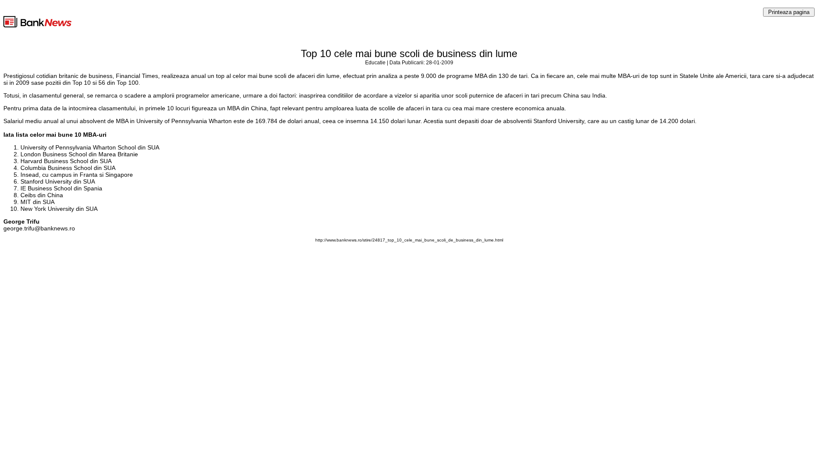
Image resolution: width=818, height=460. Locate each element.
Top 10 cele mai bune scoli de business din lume (409, 53)
